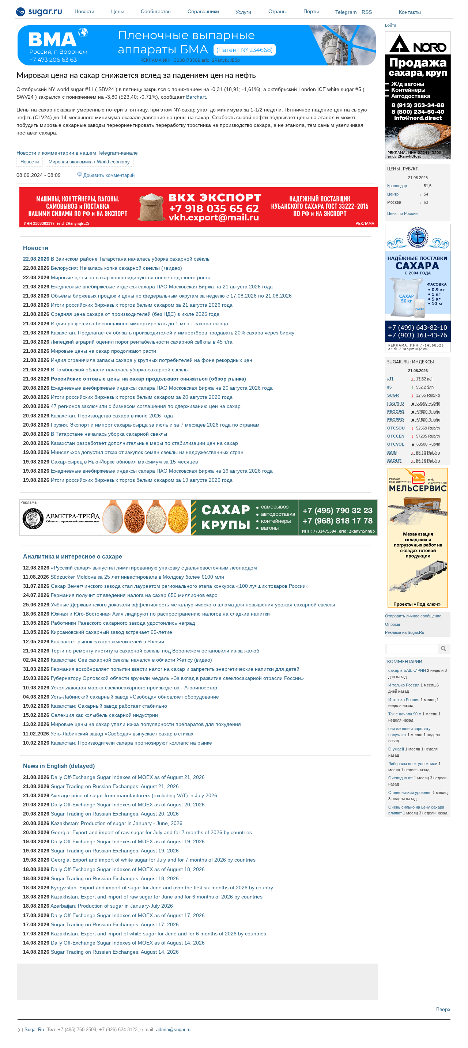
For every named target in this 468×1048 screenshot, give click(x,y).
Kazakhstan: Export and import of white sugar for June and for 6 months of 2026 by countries (158, 934)
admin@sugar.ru (173, 1029)
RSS (367, 12)
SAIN (392, 452)
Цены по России (402, 213)
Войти (390, 25)
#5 (389, 387)
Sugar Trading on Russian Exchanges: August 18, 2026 (115, 878)
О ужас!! (396, 749)
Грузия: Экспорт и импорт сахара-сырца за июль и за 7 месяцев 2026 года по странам (155, 425)
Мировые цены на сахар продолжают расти (103, 351)
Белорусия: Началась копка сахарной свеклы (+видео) (116, 268)
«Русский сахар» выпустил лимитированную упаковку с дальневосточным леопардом (154, 568)
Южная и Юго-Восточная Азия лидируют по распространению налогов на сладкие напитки (160, 614)
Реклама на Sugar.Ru (404, 632)
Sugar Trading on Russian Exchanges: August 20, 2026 (115, 814)
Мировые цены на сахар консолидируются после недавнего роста (131, 277)
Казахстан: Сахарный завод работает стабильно (109, 706)
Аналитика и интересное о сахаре (72, 556)
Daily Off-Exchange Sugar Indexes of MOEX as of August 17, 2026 (128, 915)
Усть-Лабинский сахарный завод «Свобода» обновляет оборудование (135, 697)
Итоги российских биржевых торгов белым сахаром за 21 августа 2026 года (142, 305)
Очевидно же (400, 778)
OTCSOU (396, 428)
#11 (390, 379)
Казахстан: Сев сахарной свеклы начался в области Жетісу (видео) (131, 660)
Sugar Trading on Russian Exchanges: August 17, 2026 (115, 924)
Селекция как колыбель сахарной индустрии (104, 715)
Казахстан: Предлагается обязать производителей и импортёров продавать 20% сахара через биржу (172, 333)
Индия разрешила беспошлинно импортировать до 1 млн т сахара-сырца (139, 323)
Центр (393, 194)
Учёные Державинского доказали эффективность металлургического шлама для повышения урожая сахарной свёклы (193, 605)
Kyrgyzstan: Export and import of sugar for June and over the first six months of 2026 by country (162, 887)
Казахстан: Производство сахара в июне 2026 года (112, 416)
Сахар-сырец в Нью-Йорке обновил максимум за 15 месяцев (124, 462)
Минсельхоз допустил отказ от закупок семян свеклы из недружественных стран (147, 452)
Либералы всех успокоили (412, 763)
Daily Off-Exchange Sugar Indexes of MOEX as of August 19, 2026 (128, 841)
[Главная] (39, 13)
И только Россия (403, 685)
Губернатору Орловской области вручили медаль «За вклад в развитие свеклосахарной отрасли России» (177, 678)
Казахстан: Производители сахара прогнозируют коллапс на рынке (131, 743)
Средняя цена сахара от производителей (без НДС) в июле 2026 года (135, 314)
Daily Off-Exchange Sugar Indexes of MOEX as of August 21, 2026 (128, 777)
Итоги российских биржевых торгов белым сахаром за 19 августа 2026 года (142, 480)
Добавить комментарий (109, 175)
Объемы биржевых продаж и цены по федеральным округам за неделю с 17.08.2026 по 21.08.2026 (171, 296)
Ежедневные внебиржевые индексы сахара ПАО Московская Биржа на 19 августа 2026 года (162, 471)
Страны (277, 11)
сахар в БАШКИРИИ (407, 670)
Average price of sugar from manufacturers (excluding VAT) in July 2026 (133, 795)
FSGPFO (395, 419)
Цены (117, 11)
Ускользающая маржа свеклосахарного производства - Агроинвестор (134, 688)
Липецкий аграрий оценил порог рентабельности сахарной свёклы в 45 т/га (142, 342)
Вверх (443, 1009)
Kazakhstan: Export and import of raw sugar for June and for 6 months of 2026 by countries (157, 897)
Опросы (392, 624)
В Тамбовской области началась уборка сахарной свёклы (120, 369)
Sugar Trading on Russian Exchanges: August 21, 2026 (115, 786)
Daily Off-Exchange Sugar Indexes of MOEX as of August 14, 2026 (128, 943)
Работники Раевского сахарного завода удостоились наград (123, 623)
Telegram (346, 12)
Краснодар (397, 186)
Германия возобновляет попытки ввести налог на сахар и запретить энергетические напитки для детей (175, 669)
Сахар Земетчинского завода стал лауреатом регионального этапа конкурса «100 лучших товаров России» (180, 586)
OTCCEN (395, 436)
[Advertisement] (197, 981)
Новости (84, 11)
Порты (311, 11)
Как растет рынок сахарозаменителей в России (107, 641)
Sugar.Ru (34, 1029)
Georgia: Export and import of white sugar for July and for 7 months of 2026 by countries (153, 860)
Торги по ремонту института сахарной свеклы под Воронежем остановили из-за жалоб (155, 651)
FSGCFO (395, 411)
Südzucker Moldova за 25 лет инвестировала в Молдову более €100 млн (137, 577)
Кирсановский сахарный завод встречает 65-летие (111, 632)
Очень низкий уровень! (409, 792)
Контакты (410, 12)
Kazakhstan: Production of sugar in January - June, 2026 (116, 823)
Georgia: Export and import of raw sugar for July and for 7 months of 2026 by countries (151, 832)
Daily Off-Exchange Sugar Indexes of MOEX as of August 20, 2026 (128, 804)
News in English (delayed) (59, 766)
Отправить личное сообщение (413, 616)
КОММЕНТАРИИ (404, 662)
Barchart (196, 97)
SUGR (393, 395)
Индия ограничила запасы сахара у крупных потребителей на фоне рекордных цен (151, 360)
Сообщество (156, 11)
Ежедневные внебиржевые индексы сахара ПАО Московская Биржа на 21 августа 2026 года (162, 287)
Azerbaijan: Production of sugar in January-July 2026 (111, 906)
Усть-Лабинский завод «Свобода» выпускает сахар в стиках (121, 734)
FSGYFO (395, 403)
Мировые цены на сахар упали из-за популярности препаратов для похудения (146, 724)
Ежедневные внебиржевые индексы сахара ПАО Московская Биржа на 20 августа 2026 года (162, 388)
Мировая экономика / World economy (89, 161)
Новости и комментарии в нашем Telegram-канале (77, 153)
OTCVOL (395, 444)
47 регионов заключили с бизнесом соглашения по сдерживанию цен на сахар (146, 406)
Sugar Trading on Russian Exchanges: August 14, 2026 (115, 952)
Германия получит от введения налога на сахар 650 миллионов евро (134, 595)
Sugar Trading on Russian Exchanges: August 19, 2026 (115, 851)
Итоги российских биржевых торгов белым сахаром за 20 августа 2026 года (142, 397)
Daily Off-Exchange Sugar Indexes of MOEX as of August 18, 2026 (128, 869)
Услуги (243, 12)
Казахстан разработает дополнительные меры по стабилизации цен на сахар (144, 443)
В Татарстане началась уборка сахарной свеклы (109, 434)
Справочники (203, 11)
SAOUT (394, 460)
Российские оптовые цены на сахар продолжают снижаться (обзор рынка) (148, 379)
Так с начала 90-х (404, 714)
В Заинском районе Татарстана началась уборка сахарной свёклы (131, 259)
